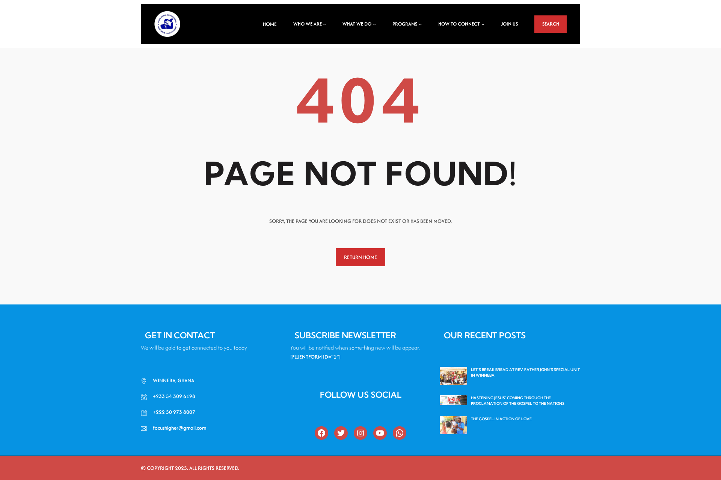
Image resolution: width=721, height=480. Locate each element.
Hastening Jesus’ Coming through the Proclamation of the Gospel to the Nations (517, 400)
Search (550, 23)
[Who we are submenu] (324, 24)
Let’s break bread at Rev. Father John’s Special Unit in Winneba (525, 372)
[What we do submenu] (374, 24)
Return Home (360, 257)
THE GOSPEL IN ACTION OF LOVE (501, 418)
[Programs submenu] (420, 24)
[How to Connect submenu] (482, 24)
